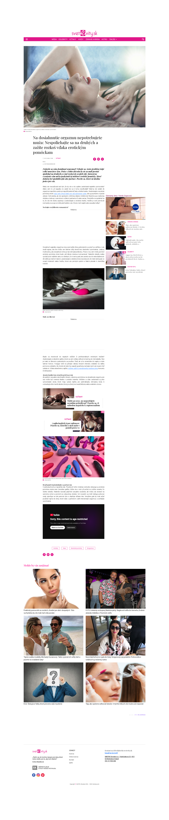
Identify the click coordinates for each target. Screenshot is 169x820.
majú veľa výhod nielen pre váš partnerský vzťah (70, 194)
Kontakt (71, 760)
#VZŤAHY (55, 548)
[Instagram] (38, 775)
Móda (54, 39)
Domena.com (96, 784)
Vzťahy (72, 39)
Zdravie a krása (93, 39)
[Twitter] (102, 159)
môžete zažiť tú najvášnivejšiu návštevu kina (83, 368)
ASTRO (104, 39)
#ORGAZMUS (90, 548)
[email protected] (111, 753)
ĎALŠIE (112, 39)
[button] (143, 39)
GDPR (71, 763)
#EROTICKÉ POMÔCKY (76, 548)
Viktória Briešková (49, 164)
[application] (125, 208)
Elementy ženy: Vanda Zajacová (119, 196)
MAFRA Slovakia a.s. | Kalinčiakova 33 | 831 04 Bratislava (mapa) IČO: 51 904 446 (120, 759)
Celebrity (63, 39)
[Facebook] (94, 159)
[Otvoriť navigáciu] (27, 39)
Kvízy (80, 39)
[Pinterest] (42, 775)
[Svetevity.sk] (84, 33)
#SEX (64, 548)
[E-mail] (98, 159)
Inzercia (71, 753)
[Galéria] (84, 86)
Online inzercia (73, 756)
